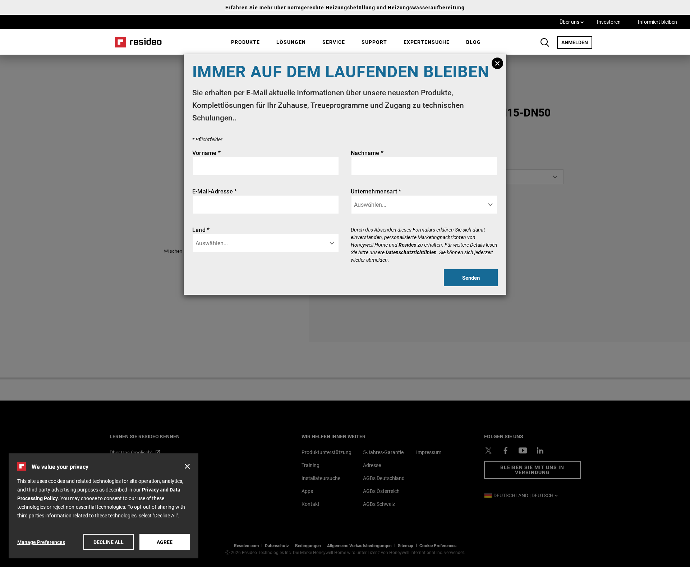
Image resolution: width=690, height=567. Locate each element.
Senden (471, 277)
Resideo (408, 244)
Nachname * (367, 152)
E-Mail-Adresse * (214, 191)
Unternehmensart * (376, 191)
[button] (187, 466)
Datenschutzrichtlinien (411, 252)
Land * (201, 229)
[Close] (497, 63)
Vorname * (206, 152)
